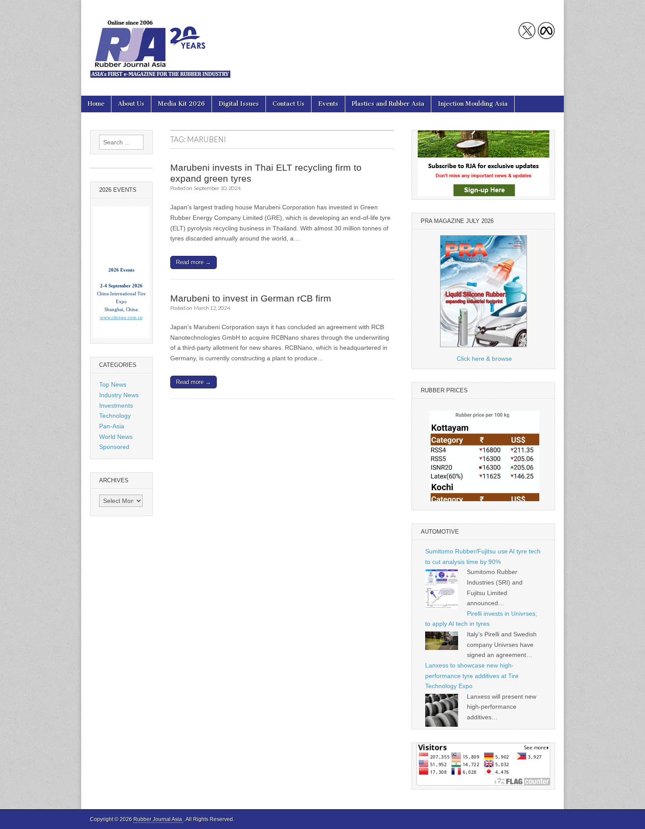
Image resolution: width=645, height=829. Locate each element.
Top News (112, 384)
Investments (116, 405)
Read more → (193, 262)
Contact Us (288, 104)
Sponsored (114, 446)
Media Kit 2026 (181, 104)
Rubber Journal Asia (158, 819)
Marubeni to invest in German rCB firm (250, 298)
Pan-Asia (111, 426)
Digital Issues (239, 104)
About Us (131, 104)
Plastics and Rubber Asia (388, 104)
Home (96, 104)
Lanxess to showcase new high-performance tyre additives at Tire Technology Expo (472, 675)
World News (116, 436)
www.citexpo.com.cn (121, 307)
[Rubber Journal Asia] (160, 41)
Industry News (119, 394)
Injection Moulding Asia (473, 104)
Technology (115, 415)
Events (328, 104)
